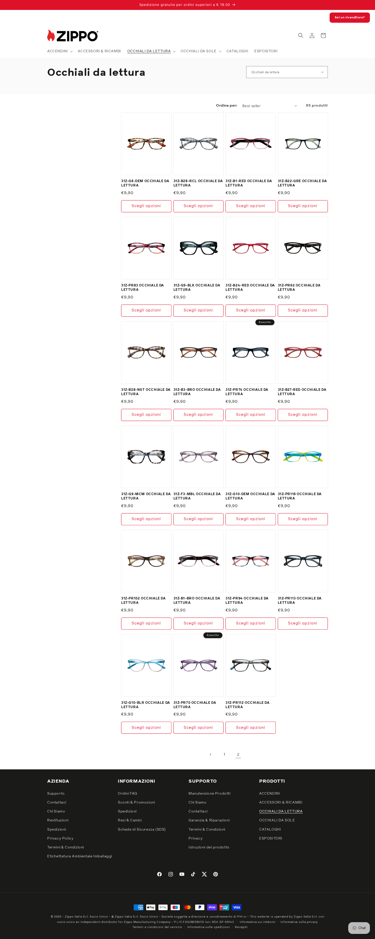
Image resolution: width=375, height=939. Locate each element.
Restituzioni (57, 820)
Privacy (196, 838)
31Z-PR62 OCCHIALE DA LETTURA (299, 288)
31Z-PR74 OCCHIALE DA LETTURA (247, 392)
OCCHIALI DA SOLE (277, 820)
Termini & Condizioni (65, 847)
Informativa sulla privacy (299, 922)
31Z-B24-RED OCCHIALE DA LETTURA (250, 288)
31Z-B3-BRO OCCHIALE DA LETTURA (197, 392)
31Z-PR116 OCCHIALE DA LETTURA (300, 496)
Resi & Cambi (130, 820)
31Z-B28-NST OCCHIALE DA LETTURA (146, 392)
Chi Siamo (56, 811)
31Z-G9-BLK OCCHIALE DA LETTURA (196, 288)
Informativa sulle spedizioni (209, 927)
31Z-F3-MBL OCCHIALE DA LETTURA (197, 496)
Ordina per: (226, 105)
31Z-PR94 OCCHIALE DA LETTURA (247, 601)
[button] (59, 51)
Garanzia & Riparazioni (209, 820)
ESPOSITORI (270, 838)
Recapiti (241, 927)
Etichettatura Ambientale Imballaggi (79, 856)
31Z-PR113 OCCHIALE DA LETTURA (300, 601)
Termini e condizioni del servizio (157, 927)
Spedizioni (56, 829)
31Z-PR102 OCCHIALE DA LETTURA (143, 601)
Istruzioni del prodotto (209, 847)
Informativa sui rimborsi (258, 922)
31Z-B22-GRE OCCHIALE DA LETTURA (302, 183)
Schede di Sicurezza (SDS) (142, 829)
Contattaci (56, 802)
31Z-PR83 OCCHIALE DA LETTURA (142, 288)
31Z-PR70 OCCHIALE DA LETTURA (194, 705)
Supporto (56, 793)
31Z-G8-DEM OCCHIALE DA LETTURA (145, 183)
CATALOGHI (270, 829)
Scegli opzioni (146, 206)
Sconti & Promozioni (136, 802)
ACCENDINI (269, 793)
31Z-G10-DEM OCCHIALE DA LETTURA (250, 496)
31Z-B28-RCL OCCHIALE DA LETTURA (198, 183)
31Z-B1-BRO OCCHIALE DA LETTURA (196, 601)
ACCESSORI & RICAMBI (280, 802)
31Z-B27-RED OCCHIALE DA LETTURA (302, 392)
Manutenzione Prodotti (210, 793)
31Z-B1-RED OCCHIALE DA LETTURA (249, 183)
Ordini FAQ (127, 793)
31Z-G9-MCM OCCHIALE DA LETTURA (146, 496)
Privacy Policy (60, 838)
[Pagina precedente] (210, 754)
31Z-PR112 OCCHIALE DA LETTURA (248, 705)
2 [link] (238, 755)
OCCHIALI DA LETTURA (281, 811)
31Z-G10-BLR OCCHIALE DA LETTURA (145, 705)
